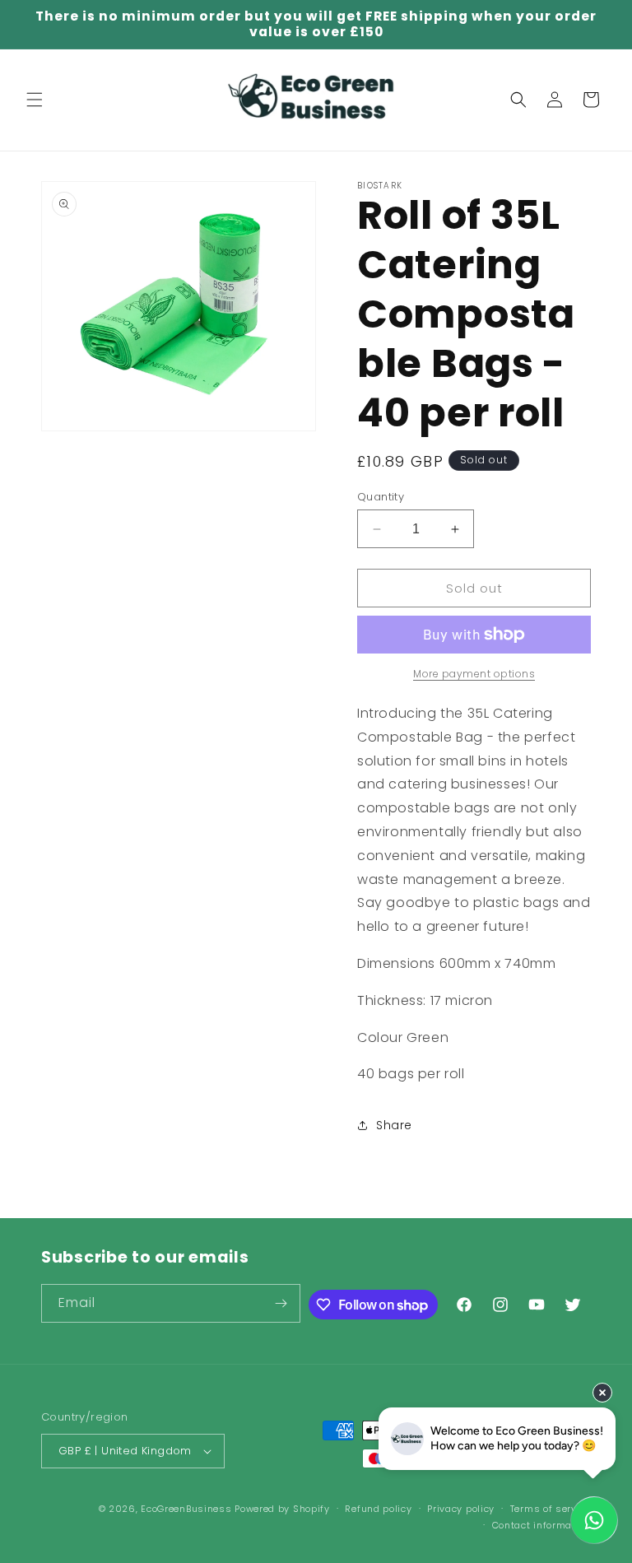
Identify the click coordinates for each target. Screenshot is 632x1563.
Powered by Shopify (282, 1508)
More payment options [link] (474, 674)
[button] (34, 99)
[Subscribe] (281, 1303)
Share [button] (394, 1125)
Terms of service (550, 1508)
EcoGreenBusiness (186, 1508)
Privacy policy (461, 1508)
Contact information (541, 1525)
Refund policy (378, 1508)
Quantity (380, 497)
